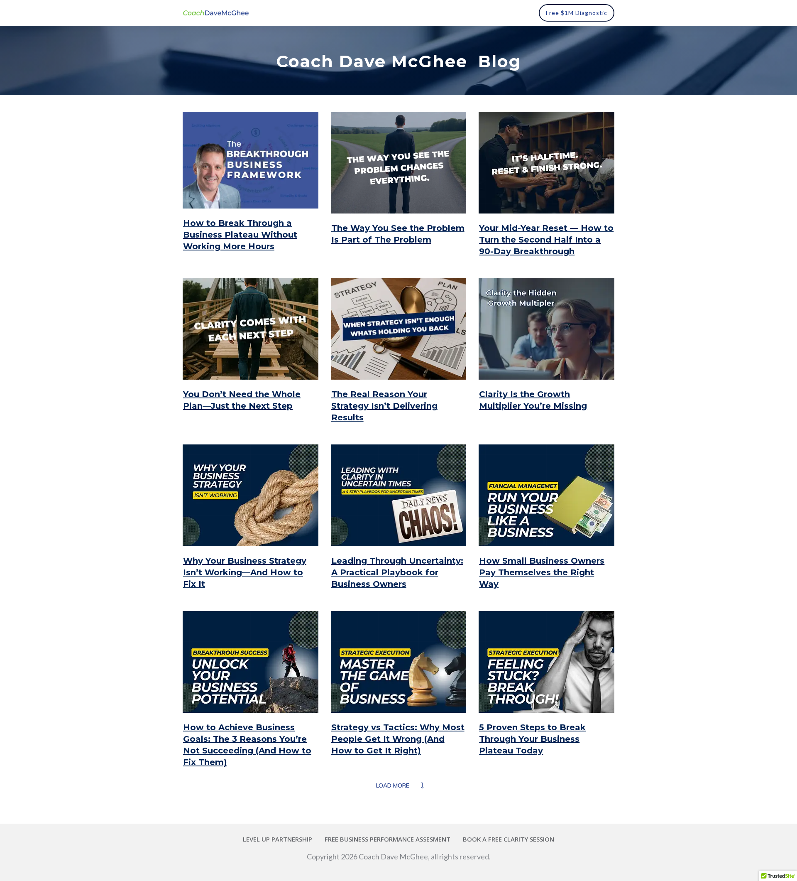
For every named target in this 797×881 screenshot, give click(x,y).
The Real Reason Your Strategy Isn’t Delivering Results (384, 405)
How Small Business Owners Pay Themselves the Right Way (541, 572)
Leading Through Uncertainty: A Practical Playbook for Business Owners (397, 572)
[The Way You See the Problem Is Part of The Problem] (399, 163)
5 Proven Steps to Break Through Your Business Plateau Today (532, 739)
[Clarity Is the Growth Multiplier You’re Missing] (546, 329)
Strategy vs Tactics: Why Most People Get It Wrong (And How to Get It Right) (398, 739)
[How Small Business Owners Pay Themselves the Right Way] (546, 495)
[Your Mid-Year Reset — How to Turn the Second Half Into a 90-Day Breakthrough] (546, 163)
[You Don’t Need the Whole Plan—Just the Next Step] (250, 329)
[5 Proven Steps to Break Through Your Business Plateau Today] (546, 662)
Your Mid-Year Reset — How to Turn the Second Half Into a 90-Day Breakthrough (546, 239)
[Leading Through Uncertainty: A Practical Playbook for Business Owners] (399, 495)
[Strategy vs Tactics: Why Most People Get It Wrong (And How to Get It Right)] (399, 662)
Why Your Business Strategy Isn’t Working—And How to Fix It (244, 572)
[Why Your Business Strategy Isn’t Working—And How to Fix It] (250, 495)
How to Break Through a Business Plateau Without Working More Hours (240, 234)
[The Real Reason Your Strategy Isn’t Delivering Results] (399, 329)
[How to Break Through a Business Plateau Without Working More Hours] (250, 160)
